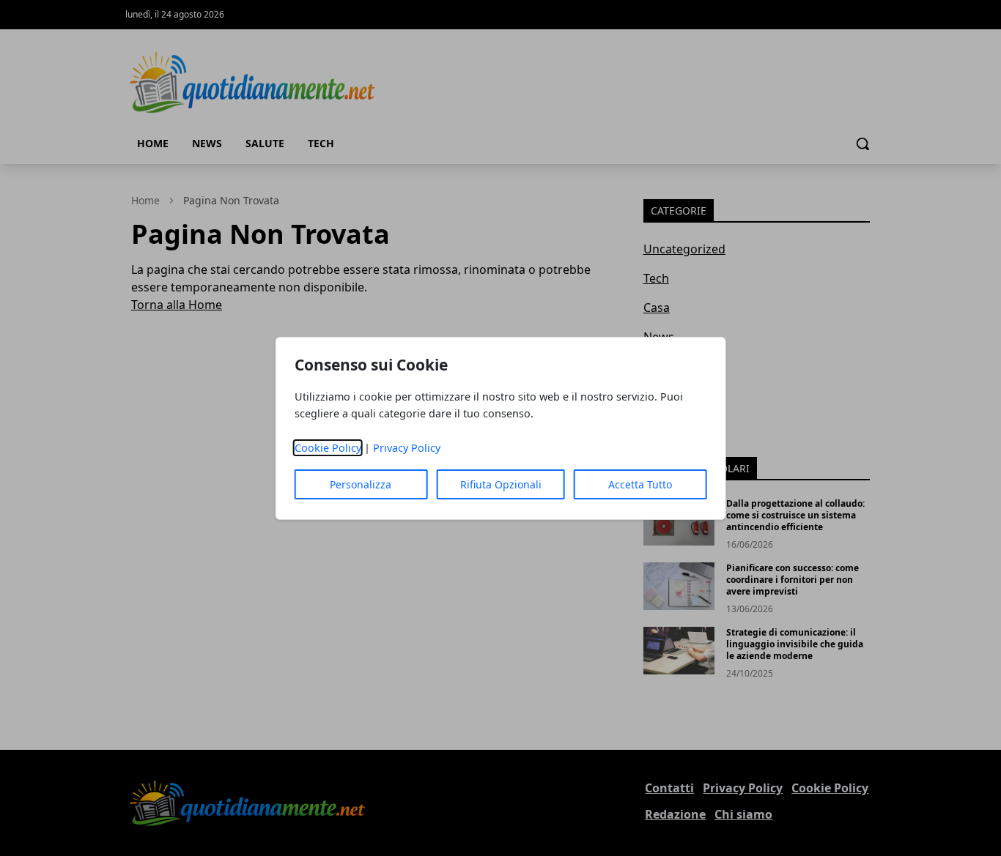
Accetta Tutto (640, 484)
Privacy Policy (406, 448)
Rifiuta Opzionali (501, 484)
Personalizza (360, 484)
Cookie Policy (328, 448)
